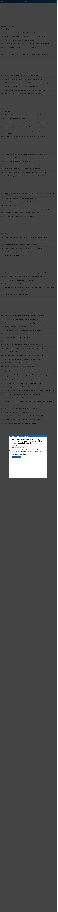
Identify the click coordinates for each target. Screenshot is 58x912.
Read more (16, 457)
